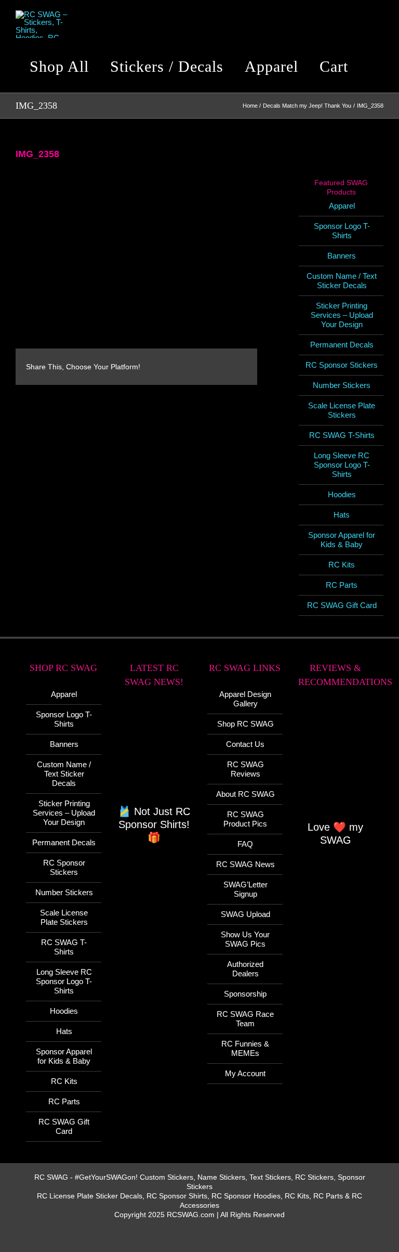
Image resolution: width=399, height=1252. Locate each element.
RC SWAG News (245, 864)
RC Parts (341, 584)
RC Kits (341, 564)
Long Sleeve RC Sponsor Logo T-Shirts (342, 465)
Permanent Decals (342, 344)
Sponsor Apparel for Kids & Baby (341, 540)
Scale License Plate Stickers (341, 410)
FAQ (245, 844)
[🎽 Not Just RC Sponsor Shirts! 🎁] (154, 752)
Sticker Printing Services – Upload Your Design (342, 315)
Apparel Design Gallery (245, 699)
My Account (245, 1073)
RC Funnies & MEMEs (245, 1048)
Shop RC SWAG (245, 723)
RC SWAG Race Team (245, 1019)
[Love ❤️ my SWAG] (336, 759)
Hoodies (342, 494)
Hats (342, 514)
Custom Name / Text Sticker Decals (342, 281)
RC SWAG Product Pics (245, 819)
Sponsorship (245, 993)
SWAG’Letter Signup (245, 889)
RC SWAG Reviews (245, 769)
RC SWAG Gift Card (342, 605)
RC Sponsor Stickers (341, 364)
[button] (375, 67)
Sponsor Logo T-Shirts (342, 231)
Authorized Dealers (245, 969)
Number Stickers (341, 385)
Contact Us (245, 744)
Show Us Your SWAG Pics (245, 939)
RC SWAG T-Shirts (342, 435)
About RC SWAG (245, 794)
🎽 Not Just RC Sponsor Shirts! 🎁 (154, 824)
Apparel (342, 205)
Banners (341, 255)
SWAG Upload (245, 914)
